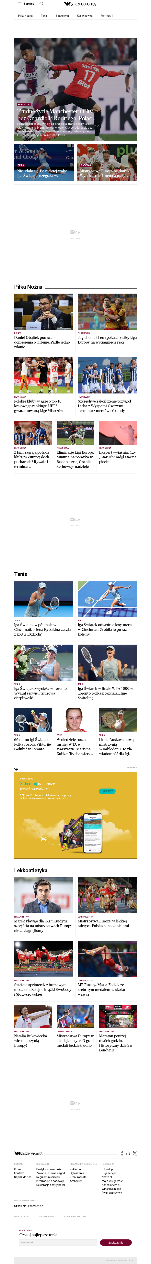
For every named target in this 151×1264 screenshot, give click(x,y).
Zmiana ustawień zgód (50, 1173)
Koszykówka (85, 15)
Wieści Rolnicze (111, 1188)
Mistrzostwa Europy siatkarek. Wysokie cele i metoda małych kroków (105, 173)
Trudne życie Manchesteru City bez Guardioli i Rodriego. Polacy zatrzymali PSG (56, 115)
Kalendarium (46, 1216)
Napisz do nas (22, 1177)
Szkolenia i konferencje (28, 1206)
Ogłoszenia (77, 1173)
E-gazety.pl (109, 1173)
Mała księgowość (112, 1181)
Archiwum (76, 1181)
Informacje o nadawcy (50, 1181)
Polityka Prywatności (49, 1169)
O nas (17, 1169)
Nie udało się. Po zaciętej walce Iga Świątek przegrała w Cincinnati (42, 173)
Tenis (44, 15)
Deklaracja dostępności (50, 1185)
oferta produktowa (75, 1216)
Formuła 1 (107, 15)
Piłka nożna (25, 15)
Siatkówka (62, 15)
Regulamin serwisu (48, 1177)
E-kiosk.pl (107, 1169)
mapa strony (21, 1216)
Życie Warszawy (112, 1192)
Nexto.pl (107, 1177)
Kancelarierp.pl (111, 1185)
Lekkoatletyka (30, 870)
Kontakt (19, 1173)
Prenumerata (78, 1177)
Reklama (75, 1169)
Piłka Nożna (28, 287)
